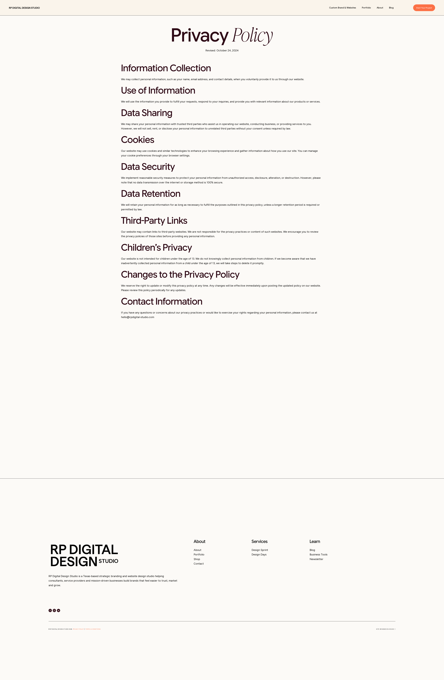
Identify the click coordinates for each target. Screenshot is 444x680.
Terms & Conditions (93, 629)
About (380, 7)
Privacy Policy (78, 629)
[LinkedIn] (58, 610)
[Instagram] (54, 610)
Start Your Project (424, 8)
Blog (391, 7)
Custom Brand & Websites (342, 7)
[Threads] (50, 610)
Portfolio (366, 7)
